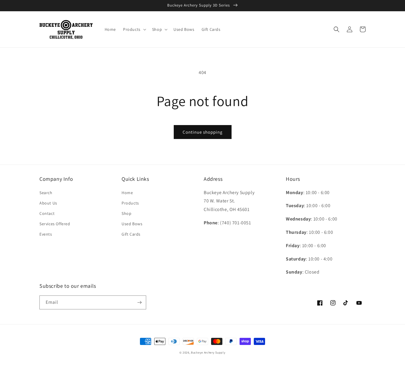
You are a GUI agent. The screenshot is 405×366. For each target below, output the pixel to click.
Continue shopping (203, 132)
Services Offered (54, 223)
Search (45, 192)
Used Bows (132, 223)
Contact (47, 213)
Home (127, 192)
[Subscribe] (139, 302)
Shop (126, 213)
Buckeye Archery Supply (208, 352)
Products (130, 203)
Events (45, 234)
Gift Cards (131, 234)
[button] (134, 29)
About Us (48, 203)
